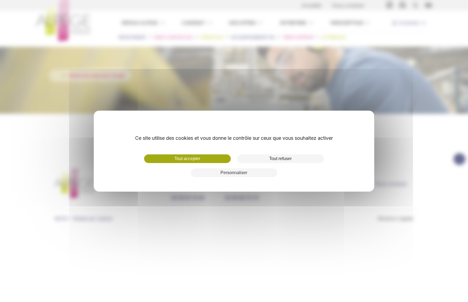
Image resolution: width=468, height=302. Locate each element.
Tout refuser (280, 158)
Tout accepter (187, 158)
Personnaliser (233, 172)
